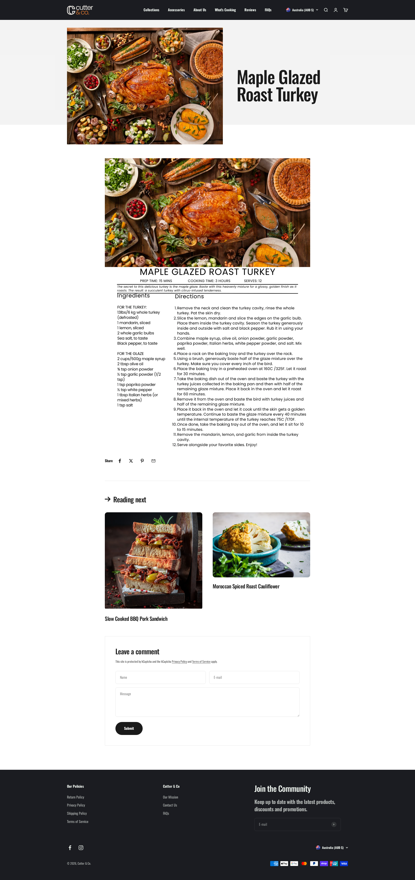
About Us (199, 9)
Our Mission (170, 797)
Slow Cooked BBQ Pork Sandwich (136, 618)
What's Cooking (225, 9)
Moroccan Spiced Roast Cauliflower (246, 586)
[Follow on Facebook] (70, 848)
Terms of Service (201, 661)
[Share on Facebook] (119, 461)
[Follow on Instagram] (81, 848)
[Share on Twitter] (131, 461)
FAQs (268, 9)
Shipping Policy (77, 813)
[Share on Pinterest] (142, 461)
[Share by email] (153, 461)
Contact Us (170, 805)
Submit (129, 728)
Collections (151, 9)
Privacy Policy (179, 661)
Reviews (250, 9)
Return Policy (75, 797)
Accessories (176, 9)
